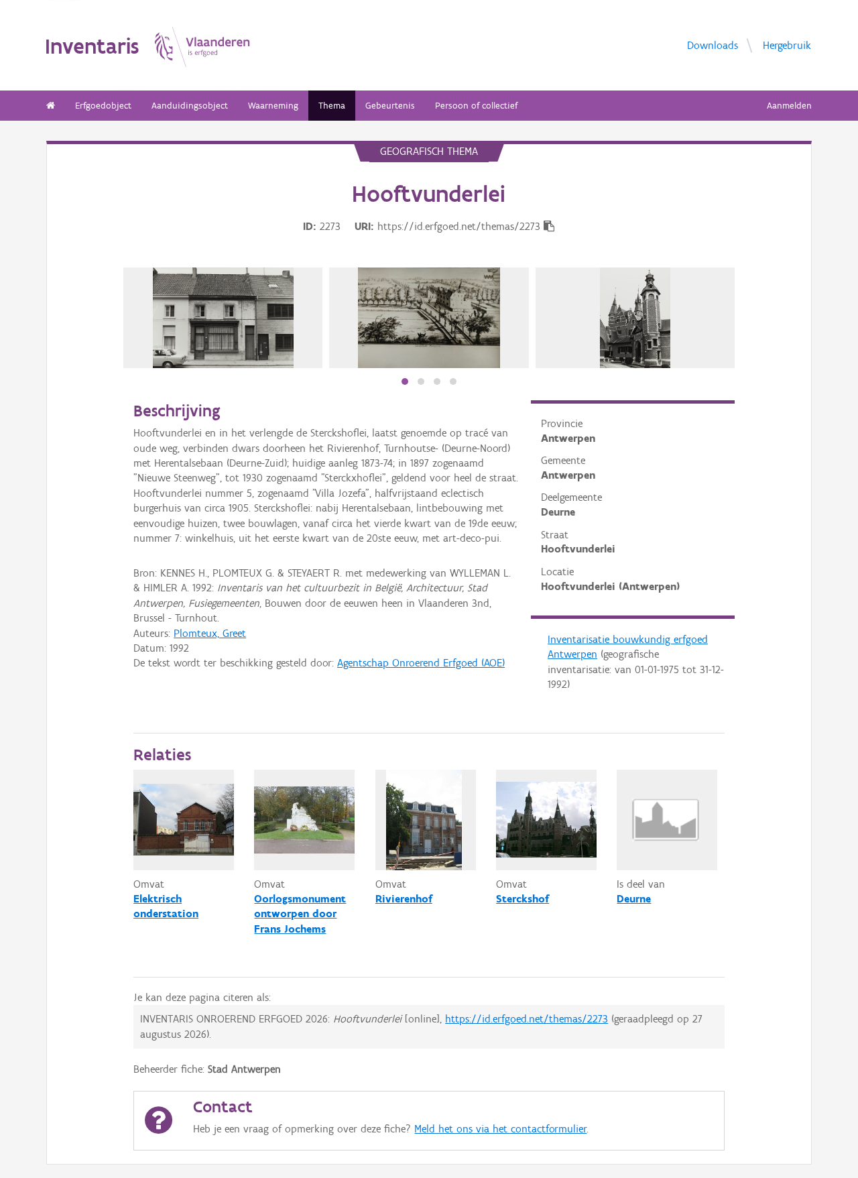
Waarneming (273, 105)
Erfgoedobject (103, 105)
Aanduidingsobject (189, 105)
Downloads (712, 45)
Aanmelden (789, 105)
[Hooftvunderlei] (223, 318)
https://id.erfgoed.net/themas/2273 (526, 1018)
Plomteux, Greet (210, 633)
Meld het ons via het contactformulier (500, 1128)
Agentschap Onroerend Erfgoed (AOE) (421, 662)
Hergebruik (787, 45)
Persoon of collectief (476, 105)
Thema (331, 105)
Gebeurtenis (390, 105)
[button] (405, 381)
